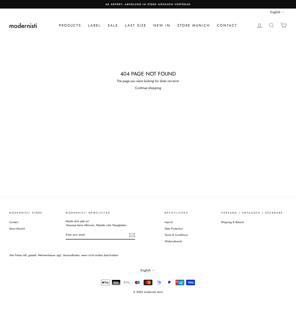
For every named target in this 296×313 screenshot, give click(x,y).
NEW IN (161, 25)
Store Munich (193, 25)
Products (70, 25)
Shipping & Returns (232, 222)
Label (94, 25)
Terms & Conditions (176, 235)
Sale (113, 25)
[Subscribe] (132, 235)
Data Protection (174, 228)
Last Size (135, 25)
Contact (227, 25)
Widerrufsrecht (173, 241)
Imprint (169, 222)
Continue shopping (148, 88)
